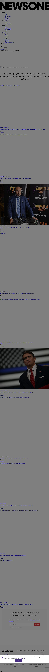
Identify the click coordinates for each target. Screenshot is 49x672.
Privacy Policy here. (21, 658)
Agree (19, 660)
